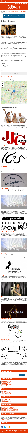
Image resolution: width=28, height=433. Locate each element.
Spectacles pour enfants (6, 384)
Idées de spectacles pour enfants (8, 408)
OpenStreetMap (24, 103)
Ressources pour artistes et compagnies (9, 410)
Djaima (2, 360)
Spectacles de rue (5, 383)
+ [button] (2, 83)
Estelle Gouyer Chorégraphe (7, 209)
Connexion (25, 3)
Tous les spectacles (5, 399)
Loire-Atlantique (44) (4, 76)
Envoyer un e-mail (14, 73)
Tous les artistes (4, 400)
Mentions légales (8, 431)
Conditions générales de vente (16, 431)
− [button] (2, 85)
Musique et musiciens (6, 382)
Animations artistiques (6, 381)
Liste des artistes (22, 11)
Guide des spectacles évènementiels (12, 11)
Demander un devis (5, 391)
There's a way (4, 166)
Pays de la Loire (11, 76)
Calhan (2, 124)
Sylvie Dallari (3, 253)
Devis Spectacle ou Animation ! (14, 16)
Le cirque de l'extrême (5, 275)
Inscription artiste (18, 3)
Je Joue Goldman (4, 145)
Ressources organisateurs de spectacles (9, 409)
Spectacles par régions (6, 401)
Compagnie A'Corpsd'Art (6, 318)
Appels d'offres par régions (6, 393)
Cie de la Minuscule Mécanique (7, 231)
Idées (26, 431)
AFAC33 (2, 296)
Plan (23, 431)
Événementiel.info (4, 419)
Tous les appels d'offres (6, 392)
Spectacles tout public (6, 385)
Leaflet (20, 103)
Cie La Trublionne (4, 188)
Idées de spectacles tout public (7, 407)
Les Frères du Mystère (5, 339)
